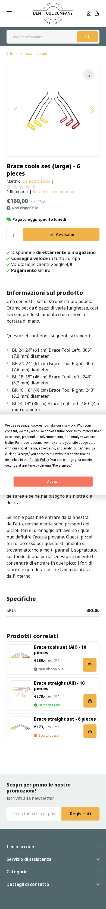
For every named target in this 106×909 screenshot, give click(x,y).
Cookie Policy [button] (39, 459)
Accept (53, 481)
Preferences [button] (61, 465)
